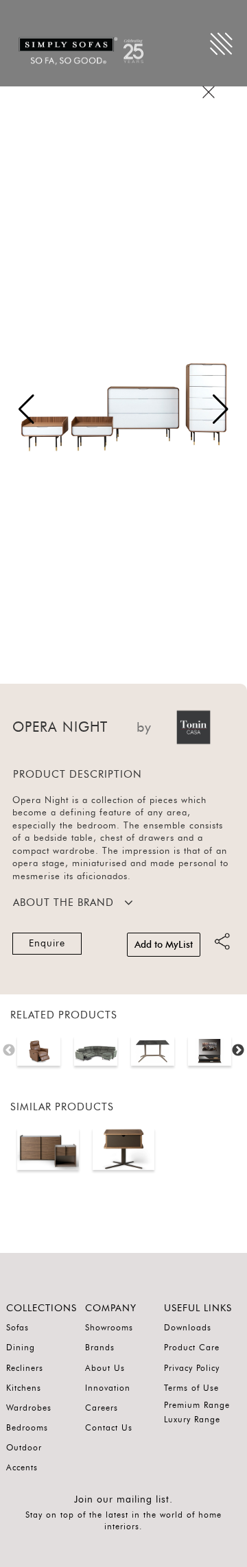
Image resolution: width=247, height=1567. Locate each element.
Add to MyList (163, 945)
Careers (101, 1408)
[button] (220, 409)
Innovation (107, 1388)
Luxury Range (192, 1419)
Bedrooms (27, 1428)
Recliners (24, 1368)
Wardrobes (28, 1408)
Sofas (17, 1328)
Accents (22, 1467)
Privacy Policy (192, 1368)
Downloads (187, 1328)
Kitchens (23, 1388)
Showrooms (109, 1328)
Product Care (192, 1347)
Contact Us (108, 1428)
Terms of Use (191, 1388)
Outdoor (24, 1448)
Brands (100, 1347)
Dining (20, 1347)
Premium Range (197, 1405)
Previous (9, 1050)
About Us (105, 1368)
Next (238, 1050)
